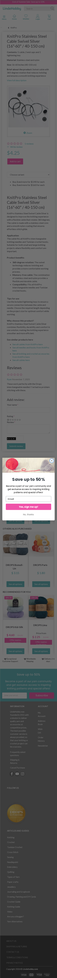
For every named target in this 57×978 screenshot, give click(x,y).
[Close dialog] (52, 461)
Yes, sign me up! (28, 506)
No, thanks (28, 514)
